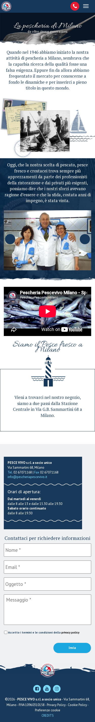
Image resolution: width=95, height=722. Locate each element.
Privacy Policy (56, 705)
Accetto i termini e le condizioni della (43, 632)
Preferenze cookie (47, 710)
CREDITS (48, 715)
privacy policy (70, 632)
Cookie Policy (77, 705)
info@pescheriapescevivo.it (27, 477)
